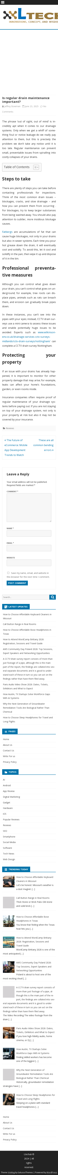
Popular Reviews (11, 819)
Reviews (10, 428)
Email (10, 543)
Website (11, 557)
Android (7, 785)
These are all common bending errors (43, 445)
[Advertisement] (29, 62)
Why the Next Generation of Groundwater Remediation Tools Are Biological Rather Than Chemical (26, 707)
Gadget (6, 802)
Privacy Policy (10, 761)
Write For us (9, 756)
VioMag (11, 1172)
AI (4, 779)
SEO (5, 830)
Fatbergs (7, 232)
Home (6, 739)
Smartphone (9, 836)
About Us (7, 744)
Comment (12, 491)
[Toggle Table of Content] (34, 167)
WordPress (52, 1172)
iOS (4, 813)
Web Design (9, 859)
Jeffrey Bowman (12, 106)
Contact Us (8, 750)
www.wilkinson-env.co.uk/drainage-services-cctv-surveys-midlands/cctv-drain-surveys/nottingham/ (29, 337)
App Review (9, 791)
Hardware (8, 808)
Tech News (8, 853)
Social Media (9, 842)
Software (7, 847)
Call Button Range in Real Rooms (19, 624)
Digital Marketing (11, 796)
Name (10, 528)
